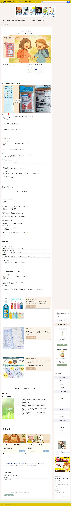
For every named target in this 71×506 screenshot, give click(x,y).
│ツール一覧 (37, 1)
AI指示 (62, 405)
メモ (62, 430)
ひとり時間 (20, 1)
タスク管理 (62, 427)
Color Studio (62, 401)
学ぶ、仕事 (31, 1)
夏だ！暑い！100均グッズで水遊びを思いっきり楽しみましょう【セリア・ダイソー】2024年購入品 (34, 409)
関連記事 (56, 486)
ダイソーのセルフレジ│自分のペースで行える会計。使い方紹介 (34, 399)
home (16, 1)
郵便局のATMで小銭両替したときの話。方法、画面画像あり (33, 405)
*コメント (6, 477)
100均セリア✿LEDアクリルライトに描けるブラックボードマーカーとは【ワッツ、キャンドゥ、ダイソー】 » (24, 465)
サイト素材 (62, 424)
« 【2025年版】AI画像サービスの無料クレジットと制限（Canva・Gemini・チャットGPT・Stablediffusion (23, 463)
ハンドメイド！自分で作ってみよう (61, 492)
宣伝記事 (56, 490)
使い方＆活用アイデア (32, 69)
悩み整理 (62, 434)
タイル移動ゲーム (25, 402)
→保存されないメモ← (62, 320)
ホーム (2, 24)
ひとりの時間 (11, 1)
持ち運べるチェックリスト (60, 476)
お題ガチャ (62, 384)
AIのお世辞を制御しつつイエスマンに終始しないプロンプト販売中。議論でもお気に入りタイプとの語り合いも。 (62, 452)
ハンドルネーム (26, 490)
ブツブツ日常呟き (58, 488)
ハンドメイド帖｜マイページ (62, 324)
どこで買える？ (31, 67)
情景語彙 (62, 387)
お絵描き (62, 398)
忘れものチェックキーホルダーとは (35, 64)
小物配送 (62, 416)
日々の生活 (25, 1)
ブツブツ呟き (6, 24)
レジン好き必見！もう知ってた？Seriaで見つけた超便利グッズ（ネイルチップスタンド (34, 413)
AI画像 (62, 395)
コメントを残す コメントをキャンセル (62, 496)
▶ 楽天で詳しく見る (31, 306)
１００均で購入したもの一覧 (60, 494)
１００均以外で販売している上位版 (35, 72)
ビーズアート (62, 412)
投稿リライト (62, 380)
